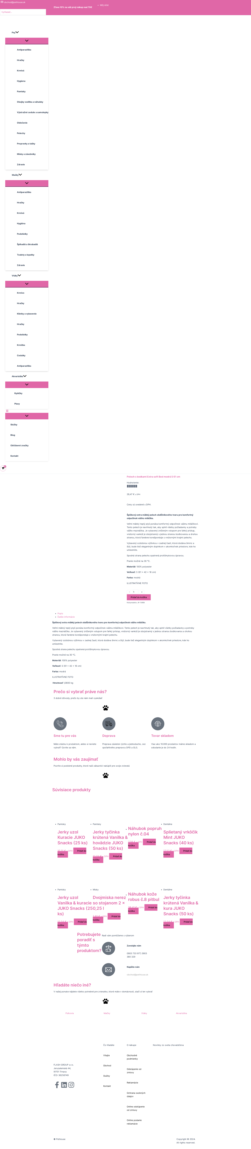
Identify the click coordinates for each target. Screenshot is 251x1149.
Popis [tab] (60, 613)
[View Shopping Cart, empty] (3, 468)
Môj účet (104, 5)
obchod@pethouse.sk (137, 974)
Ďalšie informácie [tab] (66, 617)
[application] (17, 32)
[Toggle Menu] (26, 41)
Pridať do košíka (139, 597)
